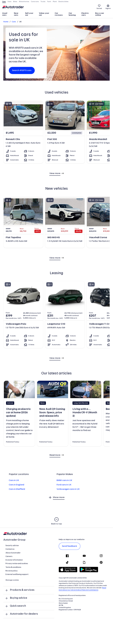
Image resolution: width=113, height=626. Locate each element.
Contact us (10, 549)
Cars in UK (14, 480)
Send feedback (69, 546)
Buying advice (18, 598)
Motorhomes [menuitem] (24, 1)
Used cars (4, 14)
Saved (99, 8)
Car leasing (72, 14)
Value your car (44, 14)
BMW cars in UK (64, 480)
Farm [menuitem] (49, 1)
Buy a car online (99, 14)
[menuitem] (7, 14)
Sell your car (29, 14)
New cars (16, 14)
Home (5, 22)
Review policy (12, 571)
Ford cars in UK (64, 485)
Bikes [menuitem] (15, 1)
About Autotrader (13, 553)
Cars (14, 22)
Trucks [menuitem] (43, 1)
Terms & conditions (13, 567)
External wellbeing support (17, 574)
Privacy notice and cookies (17, 563)
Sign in (108, 8)
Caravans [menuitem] (35, 1)
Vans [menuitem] (9, 1)
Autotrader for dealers (24, 614)
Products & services (22, 590)
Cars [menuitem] (4, 1)
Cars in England (16, 485)
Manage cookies (12, 580)
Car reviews (59, 14)
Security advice (12, 545)
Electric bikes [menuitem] (63, 1)
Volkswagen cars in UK (68, 489)
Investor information (14, 560)
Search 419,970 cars (21, 70)
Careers (9, 556)
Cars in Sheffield (17, 489)
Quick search (18, 606)
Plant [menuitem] (55, 1)
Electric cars (85, 14)
